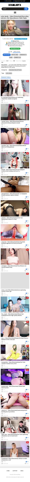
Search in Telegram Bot (21, 38)
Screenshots (23, 54)
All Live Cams (8, 1)
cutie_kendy (9, 73)
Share (10, 57)
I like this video (9, 52)
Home (8, 470)
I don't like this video (11, 52)
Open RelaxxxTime (15, 48)
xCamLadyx (13, 477)
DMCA (21, 470)
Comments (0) (17, 57)
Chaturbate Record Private (15, 70)
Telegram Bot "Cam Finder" (19, 1)
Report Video (14, 54)
